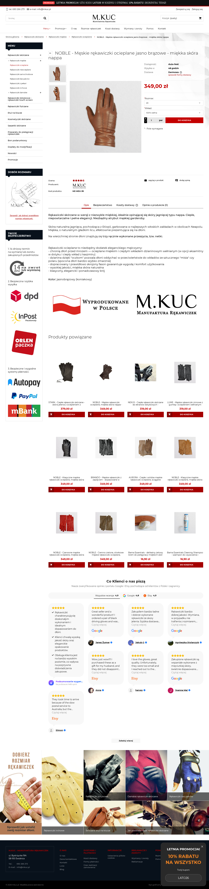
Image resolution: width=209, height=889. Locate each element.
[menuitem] (47, 28)
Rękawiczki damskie (18, 92)
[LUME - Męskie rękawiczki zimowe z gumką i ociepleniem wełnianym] (185, 372)
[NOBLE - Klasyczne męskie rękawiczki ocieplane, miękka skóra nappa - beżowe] (185, 447)
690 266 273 (18, 864)
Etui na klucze (15, 113)
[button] (158, 180)
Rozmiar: (149, 98)
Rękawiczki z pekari (18, 83)
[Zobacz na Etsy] (95, 678)
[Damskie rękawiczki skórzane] (146, 775)
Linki (62, 866)
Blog (62, 869)
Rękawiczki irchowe (18, 88)
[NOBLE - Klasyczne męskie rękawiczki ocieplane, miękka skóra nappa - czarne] (66, 447)
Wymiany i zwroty (140, 858)
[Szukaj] (45, 18)
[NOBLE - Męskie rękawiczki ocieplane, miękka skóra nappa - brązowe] (106, 372)
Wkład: (148, 108)
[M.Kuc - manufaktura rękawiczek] (107, 186)
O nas (62, 856)
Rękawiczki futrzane (18, 106)
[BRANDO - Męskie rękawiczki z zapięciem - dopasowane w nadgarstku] (106, 447)
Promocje (13, 159)
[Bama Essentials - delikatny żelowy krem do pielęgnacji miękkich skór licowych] (145, 522)
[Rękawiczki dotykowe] (104, 775)
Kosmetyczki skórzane (19, 119)
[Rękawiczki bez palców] (188, 775)
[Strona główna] (104, 18)
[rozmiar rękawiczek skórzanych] (24, 192)
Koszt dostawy (90, 858)
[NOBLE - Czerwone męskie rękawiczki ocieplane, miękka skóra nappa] (66, 522)
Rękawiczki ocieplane (19, 65)
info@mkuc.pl (19, 867)
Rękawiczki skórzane (18, 55)
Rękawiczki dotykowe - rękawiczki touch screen (20, 99)
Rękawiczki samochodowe (21, 74)
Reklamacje (137, 862)
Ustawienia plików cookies (116, 857)
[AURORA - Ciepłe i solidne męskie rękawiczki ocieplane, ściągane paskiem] (145, 447)
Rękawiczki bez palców (20, 79)
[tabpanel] (125, 269)
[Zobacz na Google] (97, 631)
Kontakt (63, 862)
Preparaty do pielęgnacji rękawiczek (20, 133)
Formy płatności (91, 862)
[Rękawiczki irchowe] (62, 792)
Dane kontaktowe (68, 859)
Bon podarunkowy (17, 140)
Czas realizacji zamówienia (90, 866)
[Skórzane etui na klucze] (104, 818)
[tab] (86, 205)
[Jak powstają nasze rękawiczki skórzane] (167, 818)
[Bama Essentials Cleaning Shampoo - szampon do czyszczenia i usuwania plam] (185, 522)
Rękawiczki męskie (18, 61)
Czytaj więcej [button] (99, 624)
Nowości (12, 153)
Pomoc (158, 859)
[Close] (202, 846)
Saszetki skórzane (17, 125)
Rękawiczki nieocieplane (20, 70)
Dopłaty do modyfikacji (20, 147)
